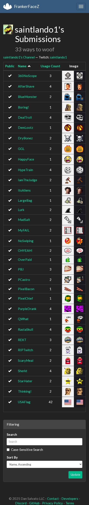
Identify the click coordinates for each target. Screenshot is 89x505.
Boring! (23, 107)
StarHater (25, 381)
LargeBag (25, 200)
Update (75, 474)
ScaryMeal (25, 360)
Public (9, 66)
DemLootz (25, 127)
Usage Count (50, 66)
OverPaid (25, 259)
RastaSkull (25, 329)
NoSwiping (25, 241)
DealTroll (25, 117)
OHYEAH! (25, 250)
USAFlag (24, 402)
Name (22, 66)
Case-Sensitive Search (27, 450)
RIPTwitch (25, 350)
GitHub (34, 503)
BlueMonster (27, 97)
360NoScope (27, 76)
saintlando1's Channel (19, 57)
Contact (53, 498)
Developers (69, 498)
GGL (21, 149)
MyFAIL (23, 230)
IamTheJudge (27, 180)
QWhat (23, 319)
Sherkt (22, 371)
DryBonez (25, 138)
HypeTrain (25, 170)
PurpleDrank (27, 309)
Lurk (21, 210)
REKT (22, 340)
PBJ (21, 269)
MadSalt (24, 220)
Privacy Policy (52, 503)
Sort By (12, 457)
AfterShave (26, 86)
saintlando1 (58, 57)
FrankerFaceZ (26, 6)
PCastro (24, 280)
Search (12, 434)
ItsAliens (24, 190)
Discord (21, 503)
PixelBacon (26, 289)
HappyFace (26, 159)
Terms (69, 503)
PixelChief (25, 298)
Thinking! (25, 391)
